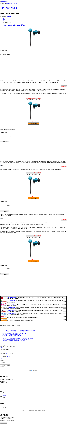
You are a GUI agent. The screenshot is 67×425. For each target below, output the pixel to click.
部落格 (4, 19)
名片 (3, 20)
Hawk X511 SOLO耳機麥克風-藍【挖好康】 (15, 25)
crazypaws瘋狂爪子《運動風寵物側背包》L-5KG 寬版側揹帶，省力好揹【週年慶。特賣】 (19, 330)
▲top (1, 358)
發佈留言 (2, 366)
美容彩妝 (8, 356)
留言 (9, 353)
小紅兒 (1, 347)
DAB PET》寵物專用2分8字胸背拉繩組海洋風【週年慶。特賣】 (14, 333)
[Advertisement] (33, 71)
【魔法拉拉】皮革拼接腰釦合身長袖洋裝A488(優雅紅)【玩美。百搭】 (15, 340)
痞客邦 (7, 353)
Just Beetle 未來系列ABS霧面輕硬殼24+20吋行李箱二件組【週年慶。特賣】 (16, 339)
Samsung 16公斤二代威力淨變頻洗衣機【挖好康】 (12, 334)
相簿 (3, 18)
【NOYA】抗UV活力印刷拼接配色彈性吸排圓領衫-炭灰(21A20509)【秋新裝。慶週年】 (19, 338)
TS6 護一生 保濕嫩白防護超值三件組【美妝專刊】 (12, 335)
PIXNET (25, 410)
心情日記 (9, 16)
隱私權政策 (39, 410)
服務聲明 (43, 410)
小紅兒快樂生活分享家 (8, 8)
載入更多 (2, 360)
